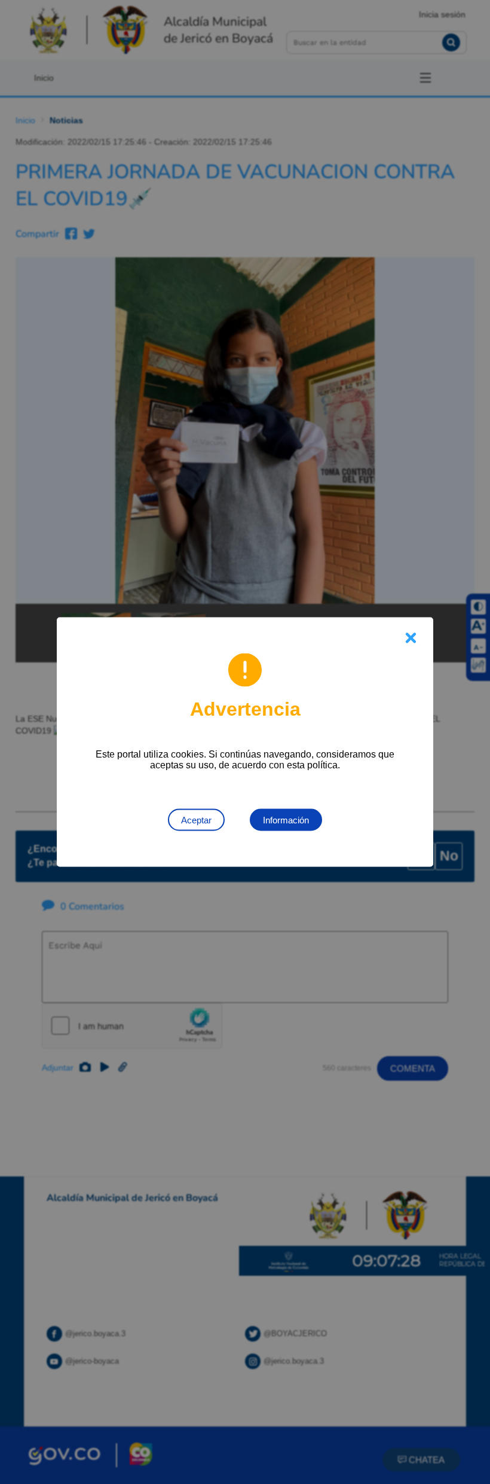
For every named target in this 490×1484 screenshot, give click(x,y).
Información (286, 820)
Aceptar (196, 820)
